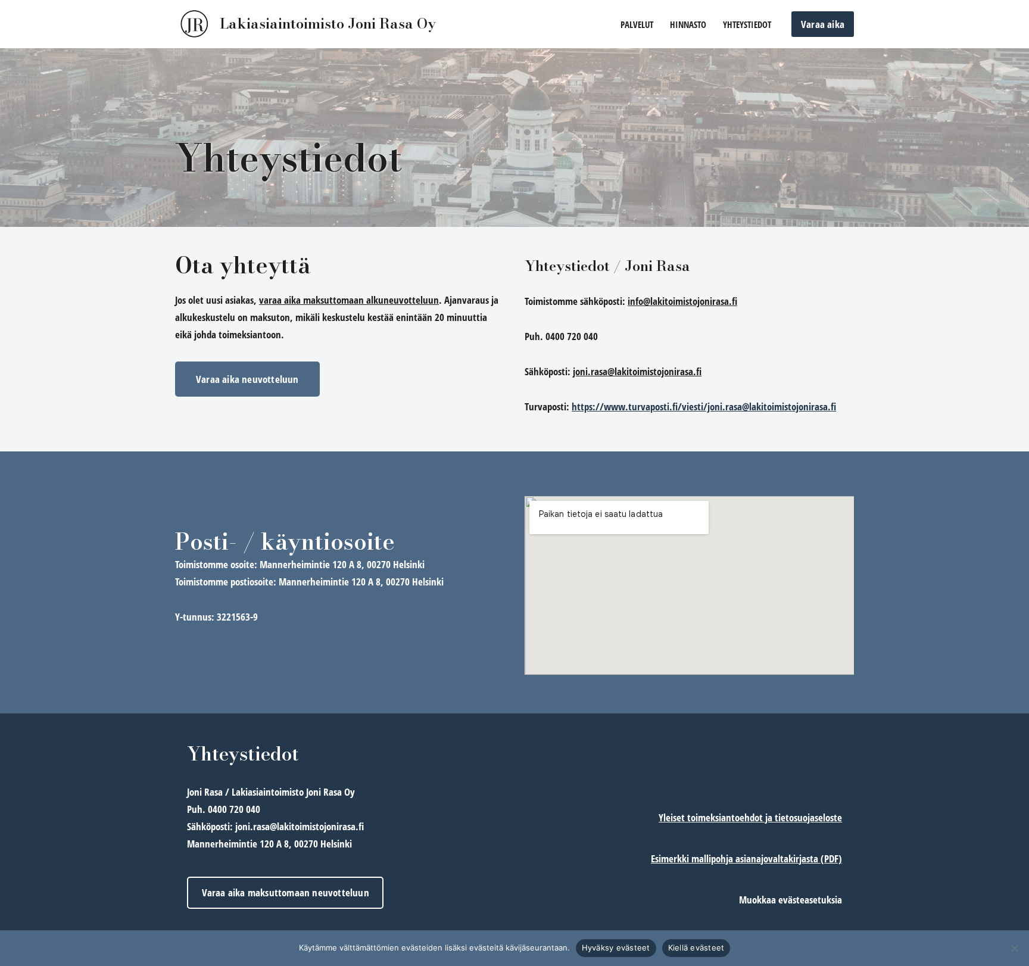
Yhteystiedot (747, 24)
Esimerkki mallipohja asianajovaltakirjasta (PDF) (746, 858)
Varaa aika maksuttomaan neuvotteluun (285, 892)
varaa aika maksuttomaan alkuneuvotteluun (349, 300)
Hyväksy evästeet (616, 947)
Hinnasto (688, 24)
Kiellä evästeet (696, 947)
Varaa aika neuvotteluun (247, 379)
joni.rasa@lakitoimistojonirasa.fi (637, 371)
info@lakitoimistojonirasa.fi (682, 301)
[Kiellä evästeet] (1014, 948)
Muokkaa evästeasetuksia (790, 899)
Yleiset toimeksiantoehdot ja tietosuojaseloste (750, 817)
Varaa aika (822, 24)
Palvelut (636, 24)
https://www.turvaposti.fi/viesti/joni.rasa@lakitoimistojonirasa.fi (704, 406)
